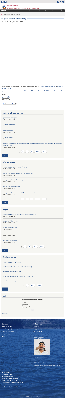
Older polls (5, 313)
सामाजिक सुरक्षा (38, 329)
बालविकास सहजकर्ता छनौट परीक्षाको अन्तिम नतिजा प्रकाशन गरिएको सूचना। (38, 11)
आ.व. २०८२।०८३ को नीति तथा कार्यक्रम (11, 186)
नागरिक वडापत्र (38, 331)
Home (2, 14)
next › (37, 151)
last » (44, 151)
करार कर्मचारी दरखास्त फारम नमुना (10, 281)
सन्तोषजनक (25, 304)
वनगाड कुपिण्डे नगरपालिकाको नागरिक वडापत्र (12, 262)
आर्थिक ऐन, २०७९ (6, 234)
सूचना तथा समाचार (7, 326)
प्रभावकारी (25, 302)
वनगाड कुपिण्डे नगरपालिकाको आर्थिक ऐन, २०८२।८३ (13, 180)
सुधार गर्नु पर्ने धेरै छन (27, 307)
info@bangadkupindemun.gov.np (12, 384)
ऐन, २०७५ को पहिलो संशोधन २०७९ (10, 227)
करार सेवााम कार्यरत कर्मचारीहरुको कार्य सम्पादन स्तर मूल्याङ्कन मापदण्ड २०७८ (18, 276)
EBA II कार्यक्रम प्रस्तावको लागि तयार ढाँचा (12, 271)
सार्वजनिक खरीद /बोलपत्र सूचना (10, 329)
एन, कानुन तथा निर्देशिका (8, 331)
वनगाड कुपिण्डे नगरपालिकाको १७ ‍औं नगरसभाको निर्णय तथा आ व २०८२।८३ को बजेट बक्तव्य (21, 193)
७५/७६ (3, 102)
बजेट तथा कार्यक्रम (6, 97)
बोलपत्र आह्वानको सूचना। (8, 130)
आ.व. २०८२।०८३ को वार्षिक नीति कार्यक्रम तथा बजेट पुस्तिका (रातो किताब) (18, 173)
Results (4, 315)
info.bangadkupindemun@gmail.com (13, 382)
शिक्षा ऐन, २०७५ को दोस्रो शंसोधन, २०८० (11, 221)
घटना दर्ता (36, 326)
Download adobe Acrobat (48, 86)
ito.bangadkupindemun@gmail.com (13, 386)
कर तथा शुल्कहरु (6, 334)
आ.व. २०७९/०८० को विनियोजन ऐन (10, 240)
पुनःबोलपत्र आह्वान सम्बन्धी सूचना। (10, 117)
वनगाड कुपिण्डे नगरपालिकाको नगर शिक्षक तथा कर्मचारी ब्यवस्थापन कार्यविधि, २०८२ (19, 214)
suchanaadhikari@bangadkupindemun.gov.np (48, 365)
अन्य (5, 155)
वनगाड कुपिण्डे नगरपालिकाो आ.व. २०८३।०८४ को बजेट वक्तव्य (15, 167)
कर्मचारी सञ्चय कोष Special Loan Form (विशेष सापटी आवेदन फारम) (17, 266)
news (3, 336)
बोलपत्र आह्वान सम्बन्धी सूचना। (9, 124)
